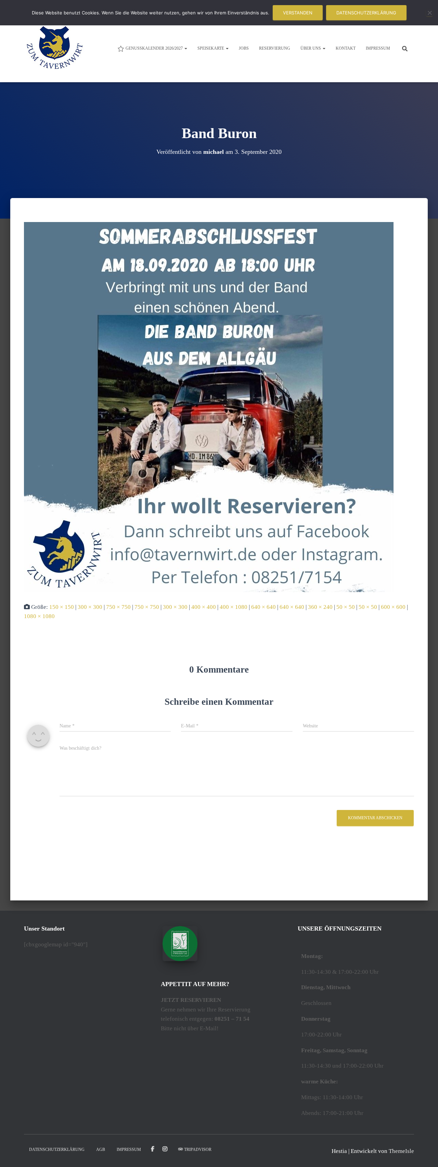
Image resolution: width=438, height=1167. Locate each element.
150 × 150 (61, 607)
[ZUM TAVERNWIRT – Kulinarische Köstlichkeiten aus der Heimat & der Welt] (55, 48)
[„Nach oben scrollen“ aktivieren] (424, 1153)
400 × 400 (203, 607)
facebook (152, 1149)
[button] (185, 48)
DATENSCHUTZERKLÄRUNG (57, 1149)
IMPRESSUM (378, 48)
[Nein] (429, 12)
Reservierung (274, 48)
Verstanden (297, 12)
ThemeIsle (401, 1151)
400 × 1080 (233, 607)
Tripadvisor (197, 1149)
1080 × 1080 (39, 616)
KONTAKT (346, 48)
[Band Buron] (209, 406)
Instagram (165, 1149)
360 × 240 (320, 607)
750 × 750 (118, 607)
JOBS (244, 48)
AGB (100, 1149)
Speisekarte (211, 48)
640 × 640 (263, 607)
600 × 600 (393, 607)
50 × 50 (345, 607)
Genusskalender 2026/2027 (155, 48)
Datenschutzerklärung (366, 12)
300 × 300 (90, 607)
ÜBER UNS (311, 48)
